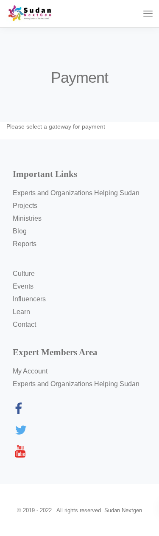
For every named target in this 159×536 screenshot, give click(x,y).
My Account (30, 371)
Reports (24, 243)
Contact (24, 324)
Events (23, 286)
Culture (24, 273)
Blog (20, 231)
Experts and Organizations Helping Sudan (76, 192)
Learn (21, 311)
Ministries (27, 218)
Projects (25, 205)
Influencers (29, 299)
